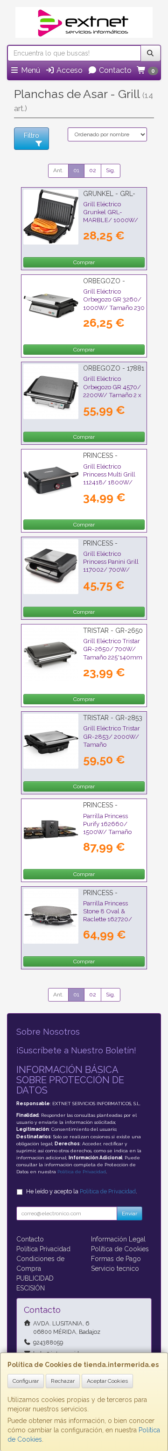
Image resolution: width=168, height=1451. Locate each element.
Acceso (69, 70)
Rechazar (63, 1381)
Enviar (129, 1213)
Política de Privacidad (81, 1171)
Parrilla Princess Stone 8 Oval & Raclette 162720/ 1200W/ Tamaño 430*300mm (107, 919)
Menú (29, 70)
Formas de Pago (116, 1258)
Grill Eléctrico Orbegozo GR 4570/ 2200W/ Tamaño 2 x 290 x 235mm (112, 391)
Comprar (84, 262)
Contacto (114, 70)
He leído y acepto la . (81, 1191)
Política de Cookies (120, 1249)
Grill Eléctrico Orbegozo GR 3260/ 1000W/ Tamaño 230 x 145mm (114, 303)
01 (76, 170)
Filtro (31, 135)
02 (92, 170)
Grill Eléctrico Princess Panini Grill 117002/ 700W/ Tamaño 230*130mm (113, 566)
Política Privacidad (43, 1249)
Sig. (110, 170)
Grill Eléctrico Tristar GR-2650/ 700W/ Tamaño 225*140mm (112, 649)
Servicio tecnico (115, 1268)
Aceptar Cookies (107, 1381)
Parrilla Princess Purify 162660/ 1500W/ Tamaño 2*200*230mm (107, 828)
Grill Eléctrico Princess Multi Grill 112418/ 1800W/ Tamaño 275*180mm (113, 478)
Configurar (26, 1381)
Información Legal (118, 1239)
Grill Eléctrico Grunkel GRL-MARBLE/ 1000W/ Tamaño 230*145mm (112, 216)
